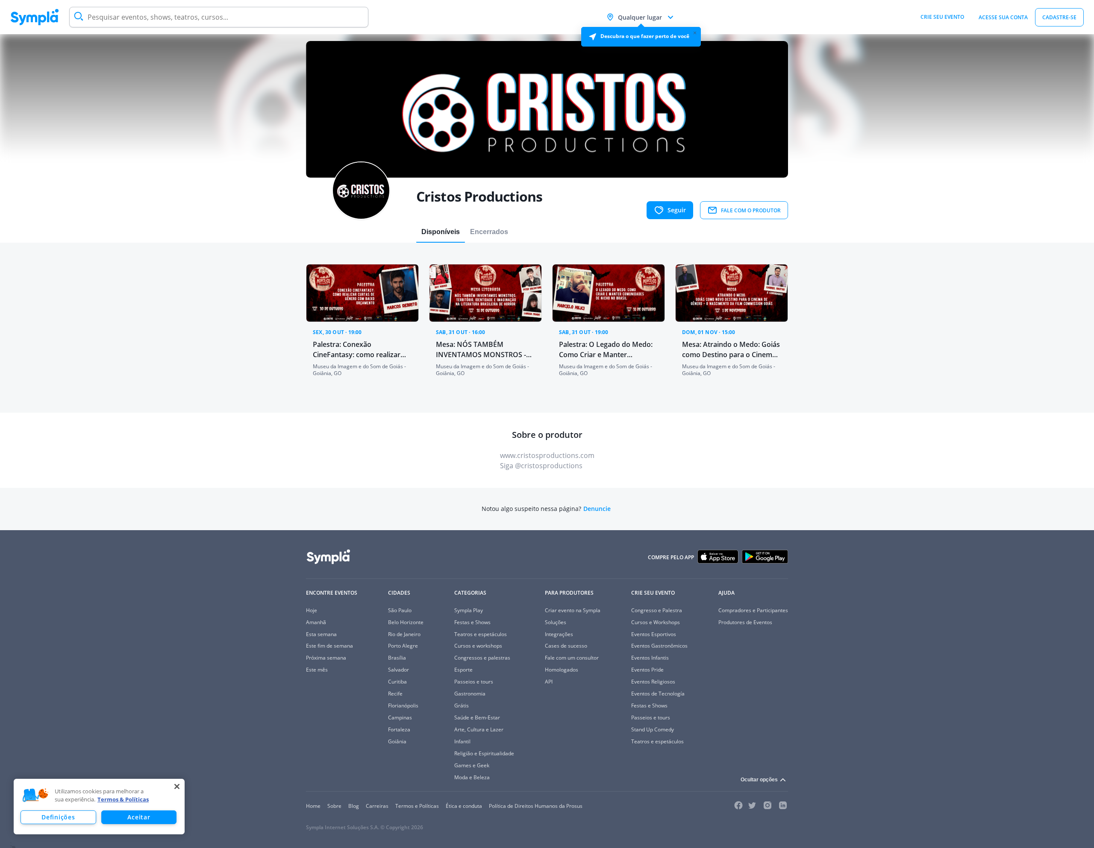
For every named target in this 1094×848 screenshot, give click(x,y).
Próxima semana (326, 657)
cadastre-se (1059, 17)
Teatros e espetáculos (480, 634)
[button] (35, 795)
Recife (395, 693)
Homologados (561, 669)
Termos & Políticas (123, 799)
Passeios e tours (473, 681)
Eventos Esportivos (653, 634)
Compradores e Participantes (753, 610)
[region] (99, 806)
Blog (353, 806)
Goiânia (397, 741)
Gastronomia (469, 693)
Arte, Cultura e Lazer (478, 729)
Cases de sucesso (566, 645)
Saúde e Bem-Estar (477, 717)
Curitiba (397, 681)
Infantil (462, 741)
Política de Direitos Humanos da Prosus (535, 806)
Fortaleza (399, 729)
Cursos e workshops (478, 645)
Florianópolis (403, 705)
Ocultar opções (759, 780)
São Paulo (400, 610)
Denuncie (597, 509)
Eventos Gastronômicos (659, 645)
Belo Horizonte (405, 622)
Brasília (397, 657)
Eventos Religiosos (653, 681)
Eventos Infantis (650, 657)
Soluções (555, 622)
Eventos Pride (647, 669)
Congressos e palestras (482, 657)
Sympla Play (468, 610)
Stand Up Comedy (652, 729)
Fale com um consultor (572, 657)
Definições (58, 817)
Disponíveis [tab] (440, 231)
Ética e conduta (464, 806)
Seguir (677, 210)
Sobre (334, 806)
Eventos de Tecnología (658, 693)
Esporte (463, 669)
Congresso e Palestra (656, 610)
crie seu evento (942, 17)
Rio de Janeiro (404, 634)
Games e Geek (471, 765)
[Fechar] (177, 786)
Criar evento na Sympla (572, 610)
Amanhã (316, 622)
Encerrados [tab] (489, 231)
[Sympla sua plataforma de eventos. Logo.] (34, 17)
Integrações (559, 634)
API (549, 681)
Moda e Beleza (472, 777)
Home (313, 806)
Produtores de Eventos (745, 622)
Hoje (311, 610)
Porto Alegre (403, 645)
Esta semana (321, 634)
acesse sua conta (1003, 17)
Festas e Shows (472, 622)
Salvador (398, 669)
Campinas (400, 717)
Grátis (461, 705)
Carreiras (377, 806)
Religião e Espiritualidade (484, 753)
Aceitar (138, 817)
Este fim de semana (329, 645)
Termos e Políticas (417, 806)
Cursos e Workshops (655, 622)
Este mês (317, 669)
